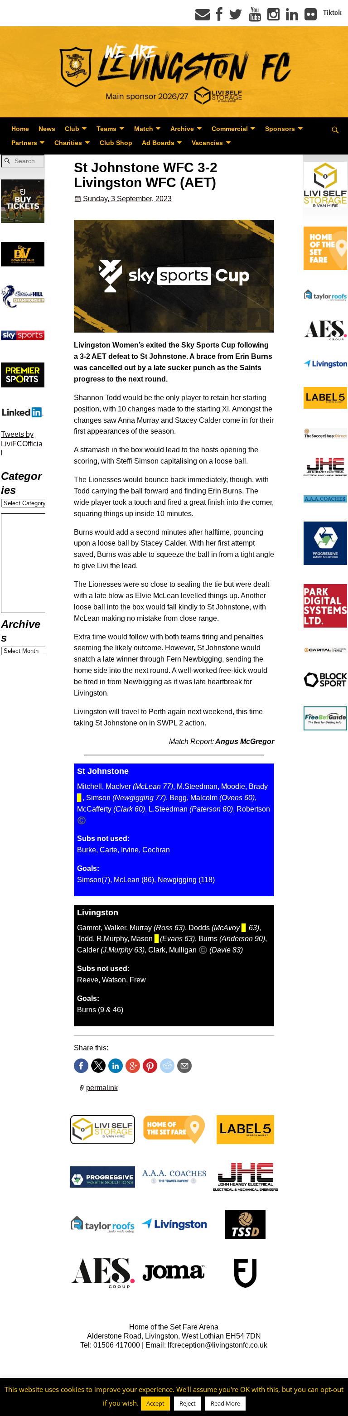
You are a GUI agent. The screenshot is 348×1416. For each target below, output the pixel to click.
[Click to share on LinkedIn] (115, 1065)
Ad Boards (158, 142)
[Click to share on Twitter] (98, 1065)
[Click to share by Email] (184, 1065)
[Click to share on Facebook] (81, 1065)
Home (20, 128)
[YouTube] (255, 17)
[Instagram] (273, 17)
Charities (68, 142)
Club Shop (116, 142)
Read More (225, 1403)
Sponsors (280, 128)
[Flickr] (310, 17)
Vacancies (207, 142)
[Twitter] (235, 17)
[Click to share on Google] (133, 1065)
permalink (102, 1087)
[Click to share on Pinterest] (150, 1065)
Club (72, 128)
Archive (182, 128)
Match (143, 128)
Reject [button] (187, 1403)
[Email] (202, 17)
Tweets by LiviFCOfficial (22, 443)
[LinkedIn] (292, 17)
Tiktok (332, 12)
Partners (24, 142)
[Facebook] (219, 17)
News (47, 128)
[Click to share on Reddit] (167, 1065)
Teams (106, 128)
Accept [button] (155, 1403)
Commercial (230, 128)
